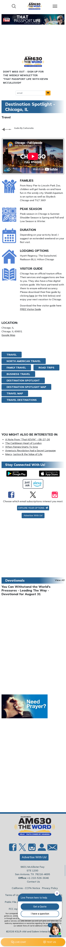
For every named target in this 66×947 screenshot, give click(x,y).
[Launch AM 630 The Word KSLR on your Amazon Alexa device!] (33, 484)
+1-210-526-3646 (38, 877)
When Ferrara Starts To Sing (21, 446)
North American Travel (24, 361)
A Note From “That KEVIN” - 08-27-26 (27, 439)
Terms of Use (12, 895)
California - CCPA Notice (26, 888)
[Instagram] (55, 494)
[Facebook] (11, 494)
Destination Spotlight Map (26, 386)
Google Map (8, 335)
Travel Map (15, 393)
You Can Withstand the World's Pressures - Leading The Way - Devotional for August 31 (26, 590)
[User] (41, 849)
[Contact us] (51, 848)
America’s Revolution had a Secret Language (30, 450)
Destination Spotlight (23, 380)
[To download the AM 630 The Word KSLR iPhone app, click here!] (49, 473)
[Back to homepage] (34, 6)
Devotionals (15, 580)
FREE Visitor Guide (30, 309)
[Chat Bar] (33, 942)
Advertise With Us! (33, 515)
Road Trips (46, 367)
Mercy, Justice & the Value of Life (23, 454)
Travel (6, 117)
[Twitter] (33, 494)
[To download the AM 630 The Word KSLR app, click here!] (16, 473)
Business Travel (18, 374)
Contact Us (33, 881)
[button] (48, 93)
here (31, 295)
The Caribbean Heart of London (23, 443)
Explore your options (31, 508)
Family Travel (16, 367)
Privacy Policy (50, 888)
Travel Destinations (22, 399)
